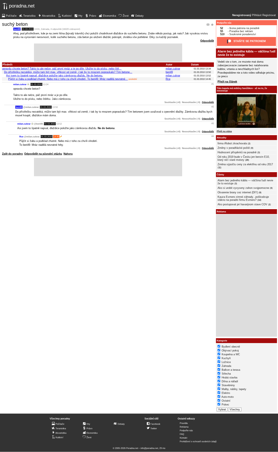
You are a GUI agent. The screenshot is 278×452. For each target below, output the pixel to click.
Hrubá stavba (229, 377)
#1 (212, 84)
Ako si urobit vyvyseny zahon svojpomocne (243, 187)
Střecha (226, 373)
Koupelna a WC (231, 354)
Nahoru (68, 153)
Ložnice (226, 362)
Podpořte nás (224, 23)
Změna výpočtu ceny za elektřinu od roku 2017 (245, 164)
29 (247, 160)
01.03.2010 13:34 (202, 68)
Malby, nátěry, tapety (234, 389)
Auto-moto (227, 396)
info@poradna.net (149, 448)
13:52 (59, 124)
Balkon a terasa (231, 369)
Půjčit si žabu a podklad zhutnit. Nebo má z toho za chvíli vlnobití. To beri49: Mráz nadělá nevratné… (68, 78)
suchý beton (15, 24)
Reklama (184, 427)
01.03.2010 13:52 (202, 75)
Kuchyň (226, 358)
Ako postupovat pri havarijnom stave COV (242, 204)
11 (219, 167)
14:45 (56, 136)
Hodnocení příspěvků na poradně (237, 152)
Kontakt (183, 438)
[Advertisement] (108, 52)
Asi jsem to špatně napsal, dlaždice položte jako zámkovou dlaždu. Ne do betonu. (54, 75)
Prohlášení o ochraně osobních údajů (198, 441)
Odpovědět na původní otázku (43, 153)
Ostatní (226, 400)
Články (220, 174)
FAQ (182, 434)
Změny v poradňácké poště (234, 147)
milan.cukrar (173, 68)
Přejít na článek (227, 81)
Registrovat (269, 15)
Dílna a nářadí (230, 381)
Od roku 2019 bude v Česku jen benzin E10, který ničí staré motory (244, 158)
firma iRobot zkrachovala (232, 143)
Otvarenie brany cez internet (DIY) (238, 192)
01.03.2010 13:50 (202, 72)
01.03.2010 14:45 (202, 79)
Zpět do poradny (12, 153)
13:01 (37, 29)
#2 (212, 106)
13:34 (45, 84)
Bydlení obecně (231, 346)
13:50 (55, 107)
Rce (168, 78)
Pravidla (184, 423)
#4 (212, 136)
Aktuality (221, 137)
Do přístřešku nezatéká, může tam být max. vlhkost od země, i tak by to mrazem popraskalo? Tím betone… (68, 72)
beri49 (17, 29)
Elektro (226, 392)
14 (259, 200)
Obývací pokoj (230, 350)
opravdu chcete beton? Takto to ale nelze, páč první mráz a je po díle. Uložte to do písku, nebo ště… (61, 68)
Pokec (225, 404)
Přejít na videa (224, 131)
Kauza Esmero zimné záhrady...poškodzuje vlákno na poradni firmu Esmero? (243, 198)
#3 (212, 123)
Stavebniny (228, 385)
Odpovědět (207, 40)
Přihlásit (257, 15)
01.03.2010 (27, 29)
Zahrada (45, 29)
